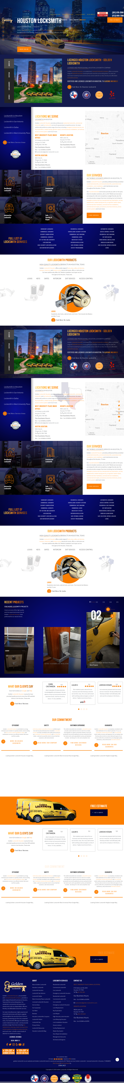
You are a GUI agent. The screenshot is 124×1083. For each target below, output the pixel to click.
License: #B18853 (80, 14)
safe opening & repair (77, 245)
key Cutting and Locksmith (47, 240)
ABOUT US (9, 63)
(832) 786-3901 (43, 144)
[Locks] (36, 294)
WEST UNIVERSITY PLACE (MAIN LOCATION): (87, 970)
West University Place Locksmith (41, 985)
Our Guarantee (36, 994)
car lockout (81, 129)
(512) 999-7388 (118, 15)
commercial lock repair (93, 207)
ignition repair (57, 129)
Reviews (34, 1000)
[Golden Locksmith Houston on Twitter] (119, 406)
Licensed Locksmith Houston (40, 988)
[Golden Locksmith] (15, 973)
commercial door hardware (94, 204)
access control (57, 270)
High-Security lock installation (47, 245)
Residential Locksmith (77, 229)
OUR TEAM (9, 74)
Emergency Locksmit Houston (61, 991)
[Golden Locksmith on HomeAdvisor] (15, 154)
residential (37, 735)
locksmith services (77, 73)
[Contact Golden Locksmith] (46, 804)
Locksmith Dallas (37, 982)
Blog (71, 20)
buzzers (42, 270)
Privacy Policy (36, 1011)
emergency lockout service (73, 127)
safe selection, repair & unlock (107, 245)
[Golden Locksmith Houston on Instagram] (119, 409)
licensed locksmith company (100, 71)
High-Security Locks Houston (61, 1002)
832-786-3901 (81, 978)
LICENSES (9, 97)
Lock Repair (56, 1000)
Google (24, 692)
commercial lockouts (47, 237)
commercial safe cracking (77, 234)
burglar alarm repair (107, 242)
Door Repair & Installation (60, 1020)
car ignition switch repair (114, 202)
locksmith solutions (115, 741)
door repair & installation (107, 240)
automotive (115, 184)
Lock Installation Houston (60, 1008)
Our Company (38, 20)
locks (68, 268)
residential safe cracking (107, 234)
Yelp (31, 692)
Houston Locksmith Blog (39, 1017)
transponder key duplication (110, 200)
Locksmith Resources (38, 1014)
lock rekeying (47, 242)
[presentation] (42, 298)
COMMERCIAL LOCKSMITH (24, 40)
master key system (77, 240)
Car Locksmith (57, 976)
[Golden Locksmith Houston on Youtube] (119, 417)
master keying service (100, 202)
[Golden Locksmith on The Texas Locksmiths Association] (73, 95)
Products (64, 20)
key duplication (107, 237)
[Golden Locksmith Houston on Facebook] (119, 402)
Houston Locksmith (67, 14)
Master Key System (58, 1017)
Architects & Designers (59, 1026)
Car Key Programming (77, 248)
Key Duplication (57, 997)
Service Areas (36, 991)
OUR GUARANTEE (9, 86)
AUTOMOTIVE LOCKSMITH (37, 40)
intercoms (47, 270)
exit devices (81, 268)
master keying (48, 129)
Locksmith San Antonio (38, 979)
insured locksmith (94, 192)
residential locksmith (48, 30)
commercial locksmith (60, 30)
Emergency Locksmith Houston (61, 979)
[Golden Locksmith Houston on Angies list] (119, 421)
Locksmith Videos (37, 1005)
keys (72, 268)
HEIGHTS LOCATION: (66, 135)
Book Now (83, 20)
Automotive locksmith (107, 229)
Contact (76, 20)
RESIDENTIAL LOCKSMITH (51, 40)
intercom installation (77, 242)
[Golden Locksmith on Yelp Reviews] (112, 95)
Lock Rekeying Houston (59, 1005)
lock (7, 734)
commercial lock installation (69, 129)
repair (23, 734)
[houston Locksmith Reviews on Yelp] (60, 705)
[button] (78, 710)
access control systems (41, 131)
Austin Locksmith (55, 14)
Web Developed (65, 1049)
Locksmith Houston (27, 30)
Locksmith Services (52, 20)
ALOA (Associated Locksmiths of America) (43, 730)
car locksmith (73, 30)
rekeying (12, 1013)
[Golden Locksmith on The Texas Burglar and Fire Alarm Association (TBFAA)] (86, 95)
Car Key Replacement (59, 1014)
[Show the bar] (117, 1059)
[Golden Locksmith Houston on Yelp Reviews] (119, 413)
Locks (107, 248)
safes (75, 268)
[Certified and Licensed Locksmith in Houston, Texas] (99, 95)
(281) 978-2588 (117, 12)
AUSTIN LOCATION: (41, 156)
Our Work (34, 997)
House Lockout (57, 1011)
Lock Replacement (58, 994)
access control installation (15, 734)
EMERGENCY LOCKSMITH (64, 40)
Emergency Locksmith (47, 229)
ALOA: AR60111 (91, 14)
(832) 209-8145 (68, 142)
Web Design (56, 1049)
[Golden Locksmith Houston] (7, 20)
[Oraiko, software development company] (62, 1051)
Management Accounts (59, 1023)
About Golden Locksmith (39, 970)
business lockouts (112, 207)
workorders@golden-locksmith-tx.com (47, 152)
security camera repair (47, 234)
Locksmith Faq (36, 1008)
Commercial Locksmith (59, 973)
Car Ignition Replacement (47, 248)
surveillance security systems (77, 231)
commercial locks (77, 237)
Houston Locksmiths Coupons (40, 1002)
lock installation (98, 186)
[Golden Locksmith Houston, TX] (38, 81)
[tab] (9, 63)
